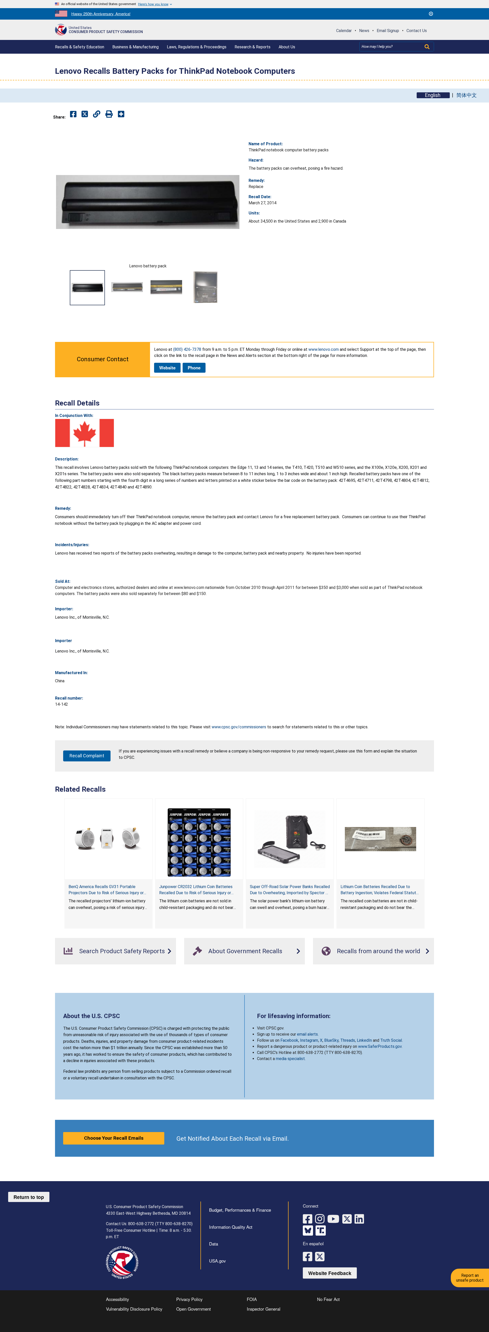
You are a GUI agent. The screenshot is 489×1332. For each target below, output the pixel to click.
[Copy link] (121, 114)
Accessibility (117, 1299)
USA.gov (217, 1261)
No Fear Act (328, 1299)
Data (213, 1244)
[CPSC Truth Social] (322, 1230)
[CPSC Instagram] (321, 1218)
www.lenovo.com (323, 349)
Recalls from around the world (378, 951)
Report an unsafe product (470, 1277)
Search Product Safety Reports (122, 951)
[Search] (428, 46)
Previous (61, 288)
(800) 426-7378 (187, 349)
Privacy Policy (189, 1299)
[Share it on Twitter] (84, 114)
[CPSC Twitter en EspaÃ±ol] (321, 1256)
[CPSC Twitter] (348, 1218)
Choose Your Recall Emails (113, 1138)
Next (234, 288)
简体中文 (466, 95)
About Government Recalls (245, 951)
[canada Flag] (84, 433)
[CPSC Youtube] (334, 1218)
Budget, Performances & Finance (240, 1210)
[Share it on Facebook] (73, 114)
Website (167, 368)
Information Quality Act (230, 1227)
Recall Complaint (87, 755)
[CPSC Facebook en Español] (309, 1256)
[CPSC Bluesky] (309, 1230)
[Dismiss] (431, 14)
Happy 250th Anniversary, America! (100, 13)
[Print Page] (109, 114)
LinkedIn (364, 1040)
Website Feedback (329, 1273)
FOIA (252, 1299)
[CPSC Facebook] (309, 1218)
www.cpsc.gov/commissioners (239, 727)
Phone (194, 368)
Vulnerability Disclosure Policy (134, 1309)
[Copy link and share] (96, 114)
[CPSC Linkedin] (361, 1218)
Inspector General (263, 1309)
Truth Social (391, 1040)
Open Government (193, 1309)
